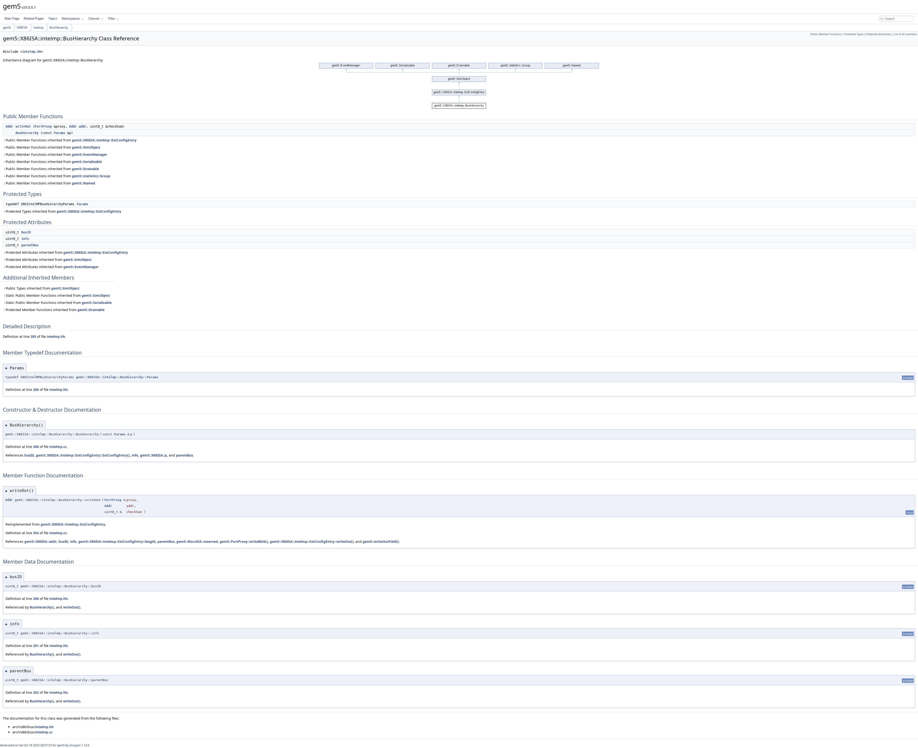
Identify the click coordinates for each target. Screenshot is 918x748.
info (25, 239)
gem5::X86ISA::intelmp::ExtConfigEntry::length (117, 541)
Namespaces (71, 18)
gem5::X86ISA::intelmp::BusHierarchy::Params (117, 377)
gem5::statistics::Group (91, 176)
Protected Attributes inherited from (67, 252)
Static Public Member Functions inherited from (58, 295)
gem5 (7, 27)
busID (26, 232)
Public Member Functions (826, 34)
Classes (94, 18)
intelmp (38, 27)
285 (33, 336)
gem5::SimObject (86, 147)
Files (111, 18)
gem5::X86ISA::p (153, 455)
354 (36, 533)
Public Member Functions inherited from (71, 140)
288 (36, 389)
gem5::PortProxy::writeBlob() (244, 541)
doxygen (75, 745)
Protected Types (853, 34)
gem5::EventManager (89, 154)
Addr (9, 126)
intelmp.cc (58, 446)
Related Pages (34, 18)
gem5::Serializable (87, 161)
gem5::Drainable (85, 169)
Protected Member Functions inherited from (55, 309)
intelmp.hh (31, 52)
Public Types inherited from (42, 288)
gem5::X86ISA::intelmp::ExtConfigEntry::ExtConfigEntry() (83, 455)
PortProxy (43, 126)
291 (36, 645)
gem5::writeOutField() (381, 541)
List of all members (905, 34)
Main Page (12, 18)
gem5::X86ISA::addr (40, 541)
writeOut (23, 126)
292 (36, 692)
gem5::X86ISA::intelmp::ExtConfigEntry (104, 140)
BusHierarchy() (42, 607)
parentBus (29, 245)
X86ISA (22, 27)
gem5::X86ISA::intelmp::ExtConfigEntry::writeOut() (312, 541)
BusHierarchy (58, 27)
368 (36, 446)
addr (82, 126)
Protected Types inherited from (63, 211)
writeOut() (71, 607)
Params (59, 133)
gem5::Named (83, 183)
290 (36, 598)
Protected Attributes (878, 34)
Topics (52, 18)
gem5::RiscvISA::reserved (197, 541)
